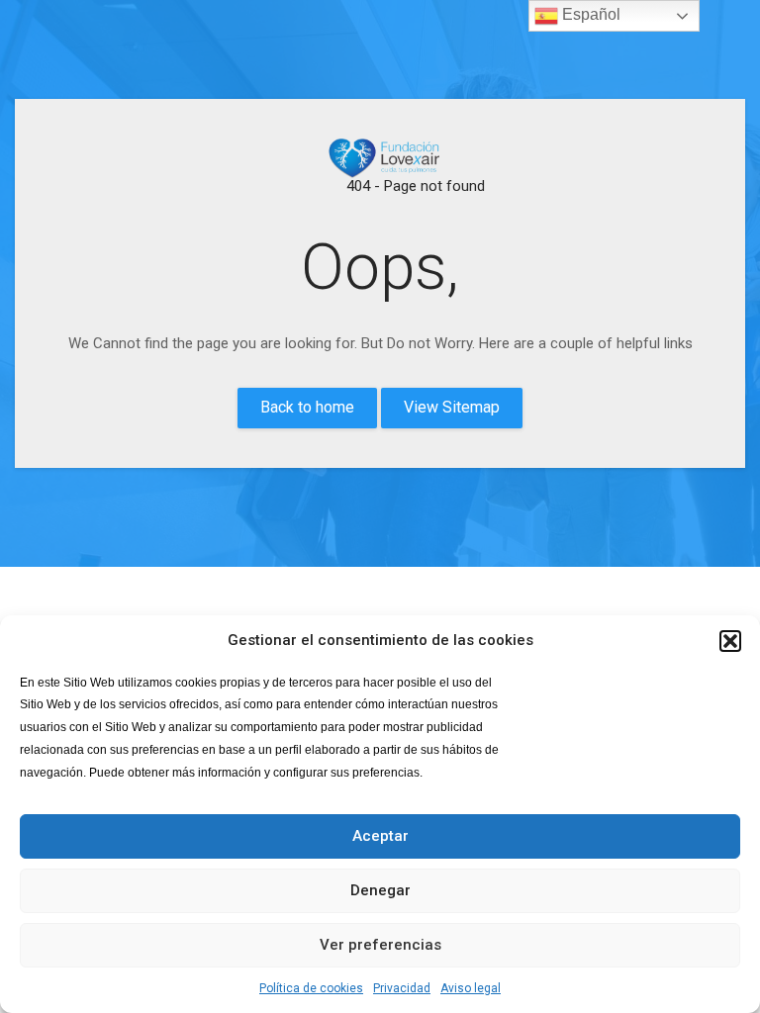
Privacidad (401, 988)
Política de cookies (311, 988)
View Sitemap (452, 407)
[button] (730, 641)
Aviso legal (470, 988)
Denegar (380, 890)
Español (589, 14)
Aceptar (380, 836)
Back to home (307, 407)
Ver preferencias (380, 945)
